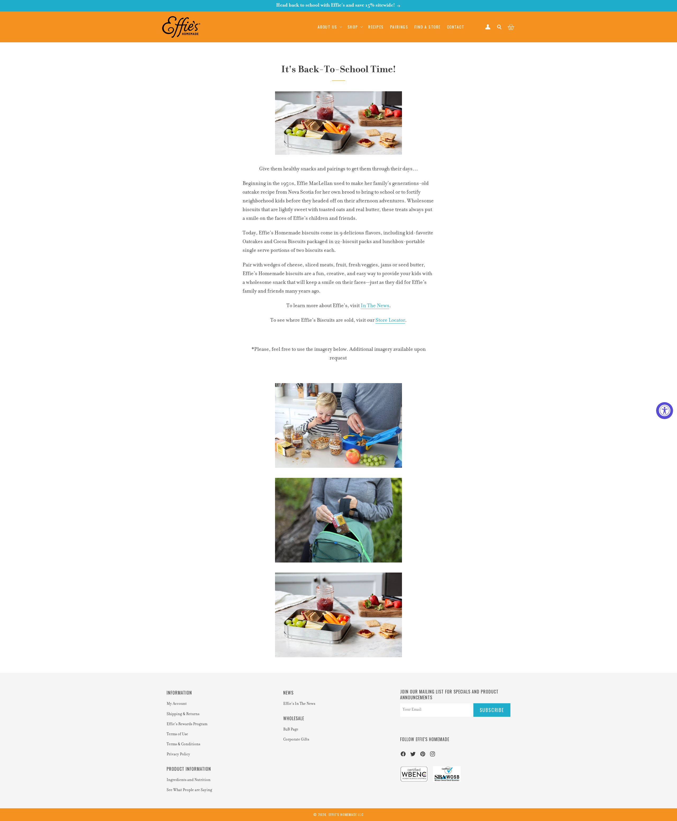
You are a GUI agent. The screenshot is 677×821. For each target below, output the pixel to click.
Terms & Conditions (183, 744)
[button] (329, 27)
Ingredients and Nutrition (189, 780)
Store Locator (390, 320)
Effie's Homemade (343, 814)
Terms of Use (177, 734)
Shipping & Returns (183, 714)
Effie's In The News (299, 704)
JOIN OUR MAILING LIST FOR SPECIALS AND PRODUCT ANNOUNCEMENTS (449, 695)
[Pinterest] (423, 756)
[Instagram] (432, 756)
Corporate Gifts (296, 740)
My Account (177, 704)
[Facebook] (403, 756)
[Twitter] (413, 756)
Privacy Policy (178, 754)
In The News (375, 306)
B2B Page (290, 730)
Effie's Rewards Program (187, 724)
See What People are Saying (189, 790)
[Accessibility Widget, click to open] (664, 410)
